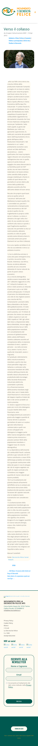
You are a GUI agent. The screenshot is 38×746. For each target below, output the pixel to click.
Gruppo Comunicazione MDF (16, 33)
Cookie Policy (8, 623)
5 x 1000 (7, 633)
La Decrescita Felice (11, 631)
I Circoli (6, 628)
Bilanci (6, 626)
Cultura (22, 38)
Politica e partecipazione (15, 40)
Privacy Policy (8, 621)
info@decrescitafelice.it (12, 610)
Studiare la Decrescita (15, 43)
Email (18, 675)
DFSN (13, 565)
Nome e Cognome (19, 666)
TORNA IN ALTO (19, 729)
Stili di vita (27, 40)
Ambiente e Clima (14, 38)
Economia (28, 38)
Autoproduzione (9, 636)
